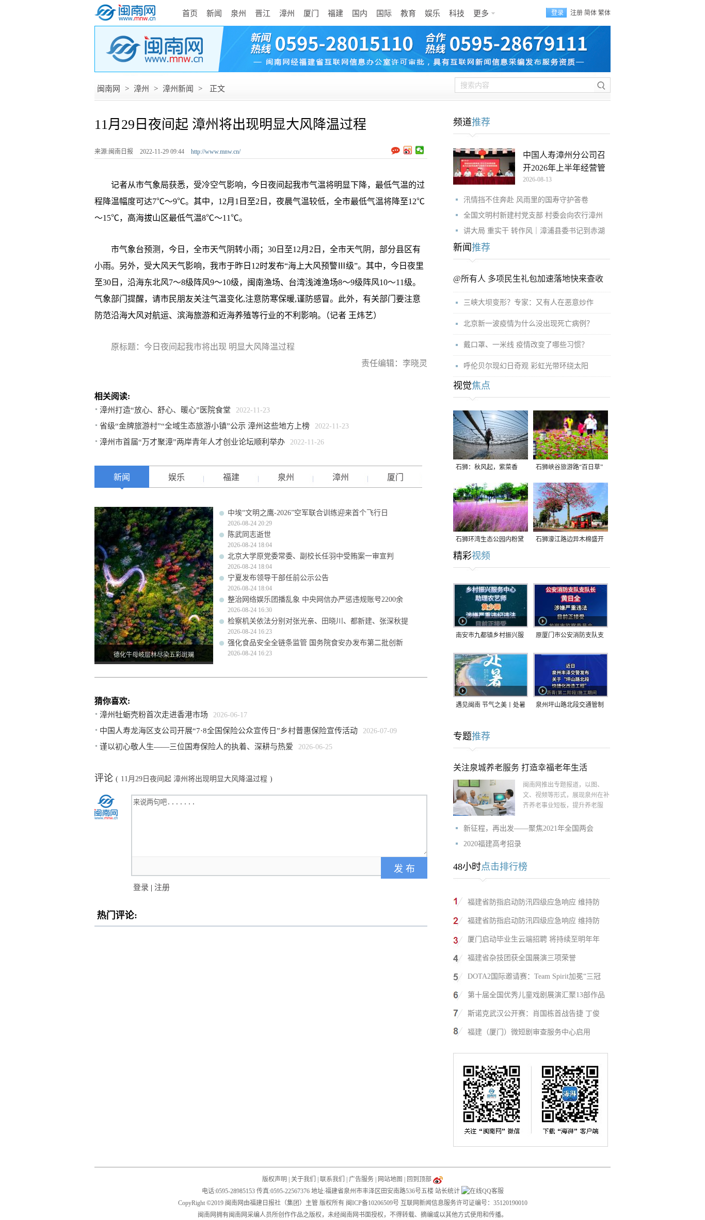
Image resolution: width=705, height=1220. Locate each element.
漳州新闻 (178, 89)
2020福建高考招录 (492, 844)
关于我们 (303, 1179)
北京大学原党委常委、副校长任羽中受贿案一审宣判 (311, 556)
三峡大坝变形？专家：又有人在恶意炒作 (528, 302)
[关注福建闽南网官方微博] (438, 1179)
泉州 (238, 13)
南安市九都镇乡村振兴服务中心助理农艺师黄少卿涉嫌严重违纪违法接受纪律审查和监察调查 (490, 636)
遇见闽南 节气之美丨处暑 (490, 704)
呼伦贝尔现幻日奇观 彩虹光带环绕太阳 (525, 366)
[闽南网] (128, 13)
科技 (456, 13)
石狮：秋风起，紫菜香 (487, 467)
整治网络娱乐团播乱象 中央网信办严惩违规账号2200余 (315, 599)
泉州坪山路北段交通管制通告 (570, 705)
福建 (335, 13)
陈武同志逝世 (249, 534)
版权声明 (274, 1179)
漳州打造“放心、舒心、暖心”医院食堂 (165, 410)
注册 (576, 13)
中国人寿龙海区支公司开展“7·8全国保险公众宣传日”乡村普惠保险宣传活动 (229, 731)
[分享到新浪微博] (408, 150)
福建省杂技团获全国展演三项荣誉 (522, 958)
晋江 (262, 13)
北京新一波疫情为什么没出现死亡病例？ (528, 323)
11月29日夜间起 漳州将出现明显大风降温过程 (194, 779)
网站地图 (390, 1179)
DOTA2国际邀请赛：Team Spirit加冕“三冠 (534, 976)
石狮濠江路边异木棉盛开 (570, 539)
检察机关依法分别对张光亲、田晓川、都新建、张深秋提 (318, 621)
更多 (481, 13)
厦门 (311, 13)
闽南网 (108, 89)
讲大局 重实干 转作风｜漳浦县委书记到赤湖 (534, 231)
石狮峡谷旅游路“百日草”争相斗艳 (569, 468)
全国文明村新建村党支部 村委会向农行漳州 (533, 215)
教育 (408, 13)
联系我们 (332, 1179)
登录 (141, 887)
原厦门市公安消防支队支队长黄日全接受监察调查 (570, 636)
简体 (590, 13)
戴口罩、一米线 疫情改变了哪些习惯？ (525, 345)
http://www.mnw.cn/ (216, 151)
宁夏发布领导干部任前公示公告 (278, 578)
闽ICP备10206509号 (372, 1203)
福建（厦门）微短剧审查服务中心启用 (529, 1032)
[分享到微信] (419, 150)
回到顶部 (419, 1179)
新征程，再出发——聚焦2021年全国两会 (528, 828)
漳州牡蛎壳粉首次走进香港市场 (154, 715)
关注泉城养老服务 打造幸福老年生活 (520, 767)
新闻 (214, 13)
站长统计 (447, 1191)
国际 (384, 13)
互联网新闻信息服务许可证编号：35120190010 (463, 1203)
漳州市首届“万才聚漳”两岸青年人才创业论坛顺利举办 (192, 442)
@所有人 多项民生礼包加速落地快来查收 (528, 278)
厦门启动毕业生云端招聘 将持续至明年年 (534, 939)
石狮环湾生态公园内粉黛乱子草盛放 (490, 540)
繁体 (604, 13)
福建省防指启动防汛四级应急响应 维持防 (534, 902)
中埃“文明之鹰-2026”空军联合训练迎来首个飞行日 (308, 513)
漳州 (287, 13)
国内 (359, 13)
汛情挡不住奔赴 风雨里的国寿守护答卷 (525, 200)
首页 (190, 13)
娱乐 (432, 13)
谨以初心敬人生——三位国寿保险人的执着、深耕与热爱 (196, 747)
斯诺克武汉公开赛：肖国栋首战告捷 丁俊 (534, 1013)
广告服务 (361, 1179)
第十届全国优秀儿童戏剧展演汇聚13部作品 (536, 995)
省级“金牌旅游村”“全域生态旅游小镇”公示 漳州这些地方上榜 (205, 426)
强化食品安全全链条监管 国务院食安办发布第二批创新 (315, 643)
